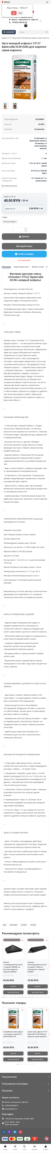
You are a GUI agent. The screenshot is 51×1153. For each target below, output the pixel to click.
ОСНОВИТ (39, 119)
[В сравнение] (22, 940)
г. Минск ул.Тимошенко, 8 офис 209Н (19, 1118)
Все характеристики (9, 186)
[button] (3, 966)
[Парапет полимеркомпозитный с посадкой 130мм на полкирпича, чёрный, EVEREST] (37, 949)
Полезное (7, 1090)
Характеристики (21, 267)
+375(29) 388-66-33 (19, 22)
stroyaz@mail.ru (11, 1109)
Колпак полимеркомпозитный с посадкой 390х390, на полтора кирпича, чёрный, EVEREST (13, 967)
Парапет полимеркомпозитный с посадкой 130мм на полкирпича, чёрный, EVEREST (37, 967)
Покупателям (9, 1076)
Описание (6, 267)
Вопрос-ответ (39, 267)
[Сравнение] (47, 2)
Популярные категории (15, 1083)
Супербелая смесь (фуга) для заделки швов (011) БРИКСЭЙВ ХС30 (13, 1034)
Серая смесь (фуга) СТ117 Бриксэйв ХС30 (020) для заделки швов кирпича (37, 1034)
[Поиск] (46, 32)
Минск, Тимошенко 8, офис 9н (16, 1102)
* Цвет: (5, 217)
